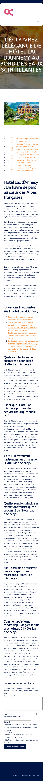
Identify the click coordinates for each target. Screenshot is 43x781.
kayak (27, 157)
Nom (6, 714)
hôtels (12, 158)
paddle (32, 157)
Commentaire (9, 696)
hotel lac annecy (29, 155)
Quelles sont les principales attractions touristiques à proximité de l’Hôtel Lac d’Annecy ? (22, 335)
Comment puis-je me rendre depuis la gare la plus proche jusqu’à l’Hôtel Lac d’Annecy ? (22, 349)
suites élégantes (31, 168)
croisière (19, 152)
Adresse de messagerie (13, 717)
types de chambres (23, 171)
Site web (7, 722)
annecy (12, 140)
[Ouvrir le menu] (38, 21)
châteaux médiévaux (30, 149)
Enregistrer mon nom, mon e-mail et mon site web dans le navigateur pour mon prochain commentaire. (21, 727)
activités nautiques (22, 139)
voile (32, 171)
